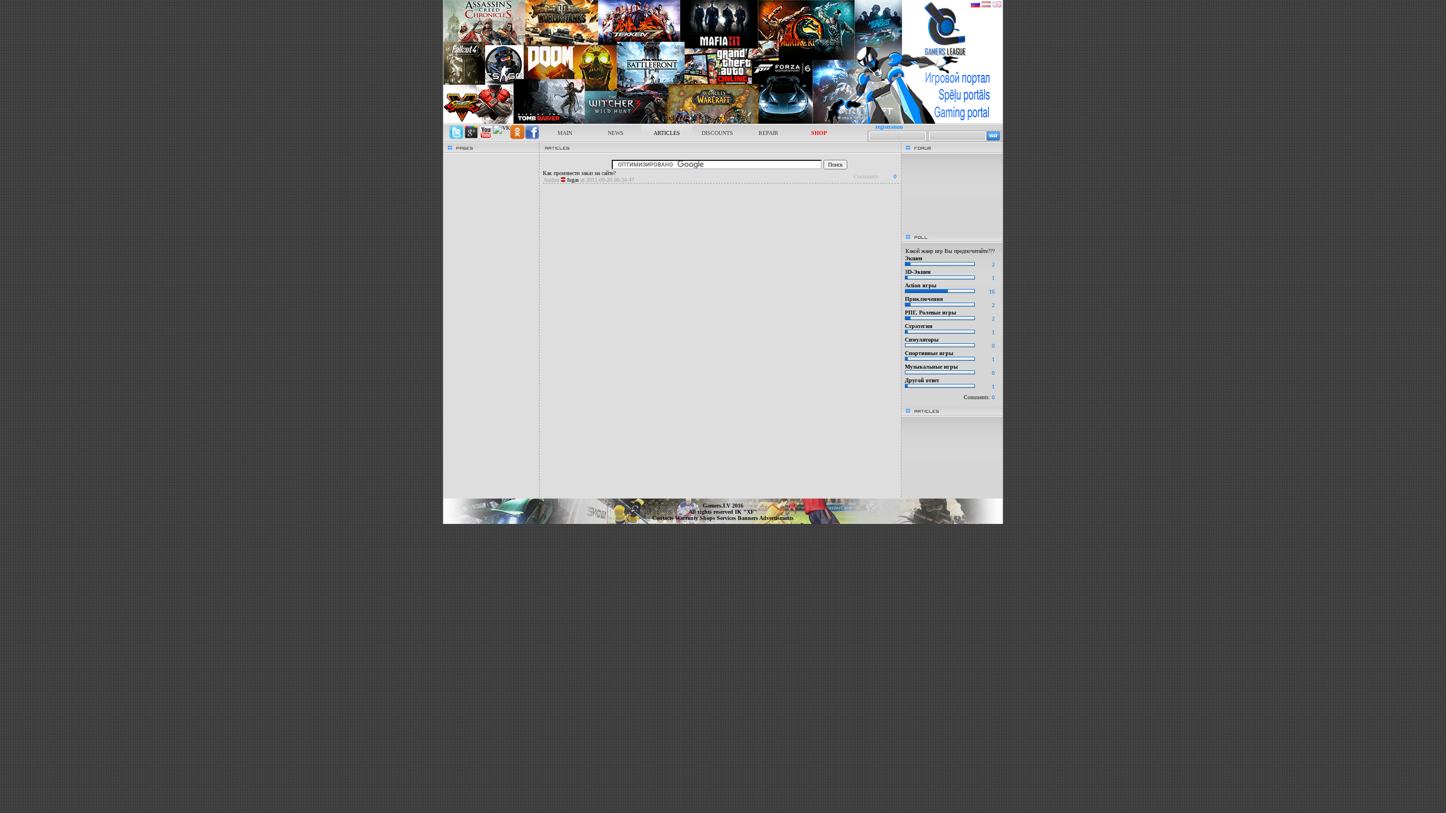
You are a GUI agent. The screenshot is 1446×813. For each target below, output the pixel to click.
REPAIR (768, 133)
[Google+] (471, 137)
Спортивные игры (929, 353)
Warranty (687, 518)
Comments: (979, 397)
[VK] (501, 128)
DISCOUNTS (717, 133)
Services (727, 518)
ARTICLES (667, 133)
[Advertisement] (720, 188)
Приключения (924, 299)
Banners (748, 518)
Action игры (921, 285)
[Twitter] (456, 137)
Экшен (913, 258)
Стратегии (919, 326)
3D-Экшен (918, 272)
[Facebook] (532, 137)
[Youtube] (485, 137)
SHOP (819, 133)
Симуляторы (922, 339)
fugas (573, 180)
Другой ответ (922, 380)
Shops (708, 518)
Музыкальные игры (931, 367)
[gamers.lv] (723, 122)
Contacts (663, 518)
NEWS (616, 133)
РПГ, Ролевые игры (930, 312)
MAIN (565, 133)
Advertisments (776, 518)
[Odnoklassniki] (517, 137)
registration (889, 127)
